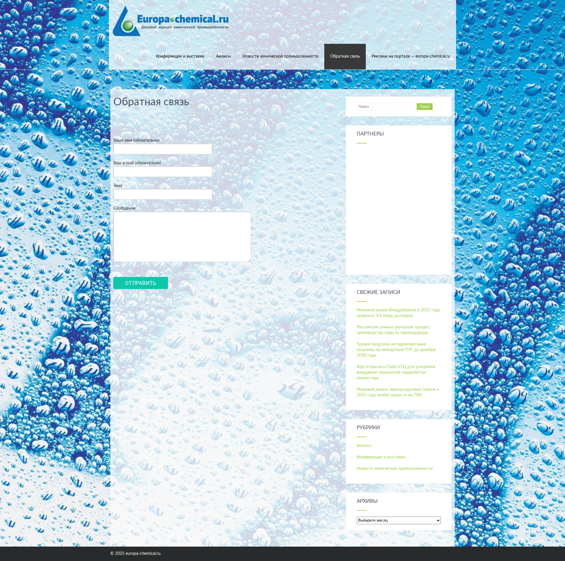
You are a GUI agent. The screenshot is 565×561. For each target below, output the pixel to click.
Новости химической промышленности (280, 56)
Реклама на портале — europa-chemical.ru (411, 56)
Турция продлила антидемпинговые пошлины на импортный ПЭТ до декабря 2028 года (396, 350)
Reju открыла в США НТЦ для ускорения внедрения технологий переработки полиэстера (396, 372)
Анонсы (223, 56)
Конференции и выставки (180, 56)
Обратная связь (345, 56)
